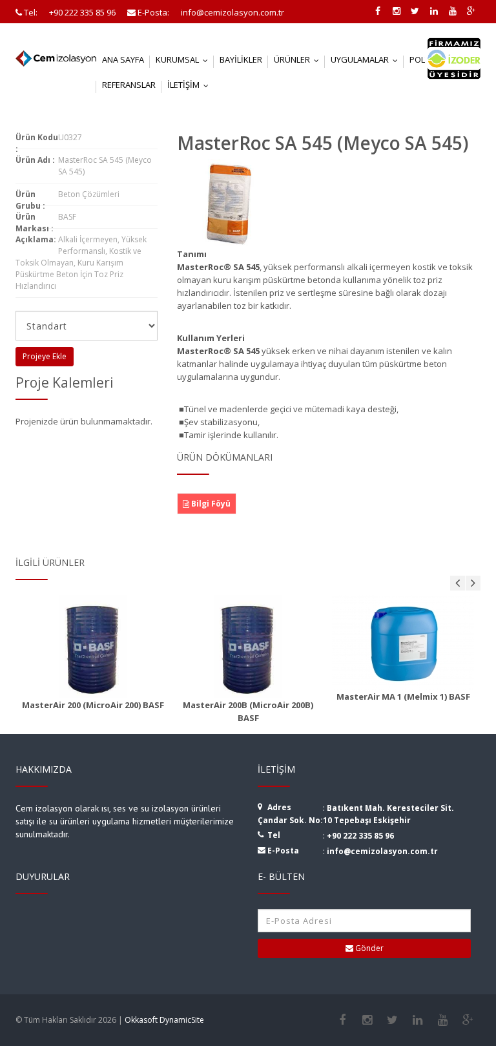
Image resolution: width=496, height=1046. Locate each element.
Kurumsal (185, 59)
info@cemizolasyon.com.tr (382, 851)
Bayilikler (241, 59)
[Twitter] (392, 1020)
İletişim (190, 84)
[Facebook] (342, 1020)
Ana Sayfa (123, 59)
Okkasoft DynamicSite (164, 1019)
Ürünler (299, 59)
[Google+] (468, 1020)
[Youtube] (442, 1020)
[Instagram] (367, 1020)
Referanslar (129, 84)
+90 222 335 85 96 (360, 835)
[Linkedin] (417, 1020)
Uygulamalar (367, 59)
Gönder (368, 948)
